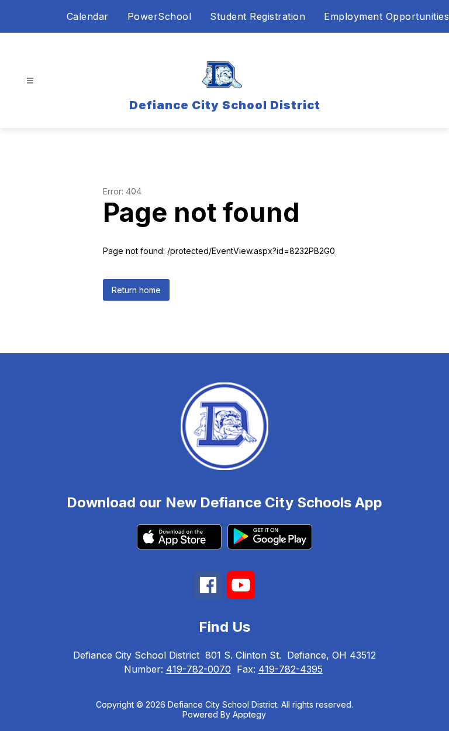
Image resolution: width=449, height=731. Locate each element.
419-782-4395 (290, 669)
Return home (136, 290)
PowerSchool (159, 16)
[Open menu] (30, 81)
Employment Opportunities (386, 16)
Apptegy (249, 714)
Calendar (88, 16)
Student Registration (257, 16)
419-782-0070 (198, 669)
